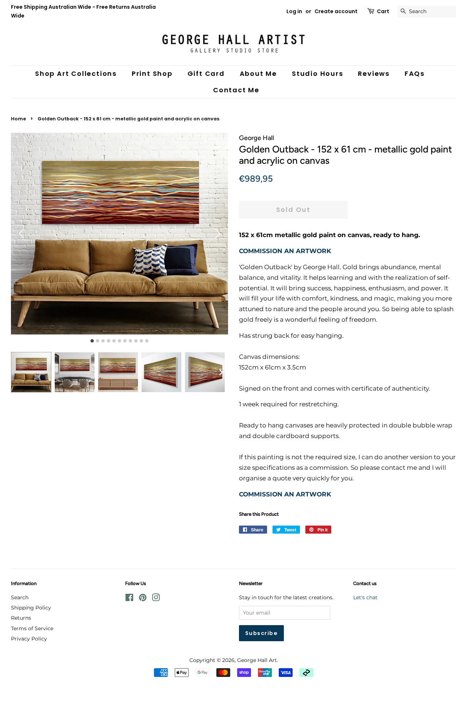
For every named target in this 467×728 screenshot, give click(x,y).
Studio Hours (317, 73)
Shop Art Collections (76, 73)
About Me (258, 73)
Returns (21, 618)
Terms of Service (32, 628)
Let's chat (365, 597)
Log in (294, 11)
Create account (336, 11)
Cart (383, 11)
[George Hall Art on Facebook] (129, 599)
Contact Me (236, 89)
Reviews (374, 73)
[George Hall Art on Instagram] (156, 599)
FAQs (415, 73)
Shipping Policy (31, 607)
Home (18, 119)
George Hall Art (257, 660)
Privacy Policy (29, 638)
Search (19, 597)
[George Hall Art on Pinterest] (143, 599)
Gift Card (206, 73)
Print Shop (152, 73)
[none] (220, 372)
